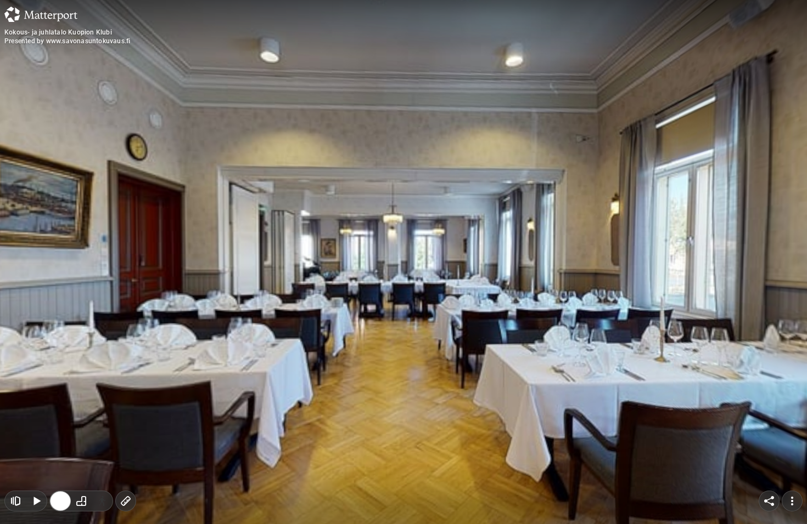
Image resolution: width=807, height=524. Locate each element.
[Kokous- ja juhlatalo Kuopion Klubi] (403, 262)
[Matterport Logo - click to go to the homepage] (41, 14)
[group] (81, 501)
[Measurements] (125, 501)
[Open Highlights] (15, 501)
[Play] (36, 501)
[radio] (60, 501)
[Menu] (792, 501)
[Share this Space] (769, 501)
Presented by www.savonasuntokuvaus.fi (67, 41)
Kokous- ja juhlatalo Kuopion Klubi (58, 32)
